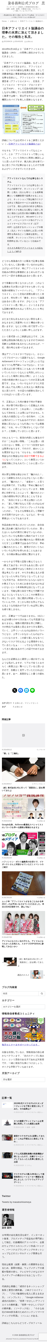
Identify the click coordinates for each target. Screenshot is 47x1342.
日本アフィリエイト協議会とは (24, 144)
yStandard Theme (11, 1338)
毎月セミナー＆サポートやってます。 (21, 1045)
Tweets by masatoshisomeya (16, 1202)
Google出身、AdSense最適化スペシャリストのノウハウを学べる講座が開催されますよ (23, 825)
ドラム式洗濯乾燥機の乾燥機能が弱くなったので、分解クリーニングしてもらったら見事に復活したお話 (29, 1158)
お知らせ (13, 21)
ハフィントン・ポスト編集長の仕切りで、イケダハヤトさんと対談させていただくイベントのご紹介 (23, 864)
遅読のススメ (23, 975)
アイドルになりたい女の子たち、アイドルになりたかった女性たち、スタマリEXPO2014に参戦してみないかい (23, 943)
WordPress (37, 1338)
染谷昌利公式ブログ (23, 3)
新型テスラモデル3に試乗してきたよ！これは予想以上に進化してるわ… (29, 1138)
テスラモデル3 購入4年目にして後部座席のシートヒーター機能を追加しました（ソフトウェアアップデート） (29, 1178)
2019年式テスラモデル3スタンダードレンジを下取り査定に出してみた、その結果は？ (29, 1106)
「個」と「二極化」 (11, 753)
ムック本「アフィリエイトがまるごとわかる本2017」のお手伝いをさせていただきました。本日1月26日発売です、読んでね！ (23, 904)
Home (4, 21)
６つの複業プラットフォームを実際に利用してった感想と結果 (29, 1122)
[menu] (43, 3)
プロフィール (35, 1323)
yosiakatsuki (22, 1338)
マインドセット (32, 703)
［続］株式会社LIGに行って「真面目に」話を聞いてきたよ (23, 789)
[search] (41, 993)
